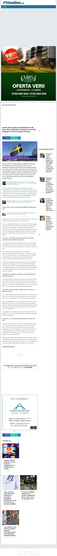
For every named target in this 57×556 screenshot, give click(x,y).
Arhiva (25, 554)
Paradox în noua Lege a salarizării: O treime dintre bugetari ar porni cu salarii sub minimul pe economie (21, 213)
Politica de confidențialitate (34, 554)
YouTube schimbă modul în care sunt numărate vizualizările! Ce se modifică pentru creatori (9, 464)
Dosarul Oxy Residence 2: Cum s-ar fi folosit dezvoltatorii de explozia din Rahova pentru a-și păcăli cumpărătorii (21, 201)
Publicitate (20, 554)
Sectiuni (4, 6)
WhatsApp (10, 367)
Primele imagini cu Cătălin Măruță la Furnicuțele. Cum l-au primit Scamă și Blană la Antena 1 (50, 223)
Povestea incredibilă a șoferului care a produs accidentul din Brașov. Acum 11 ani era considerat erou (28, 495)
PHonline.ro (24, 552)
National (5, 134)
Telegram (20, 367)
